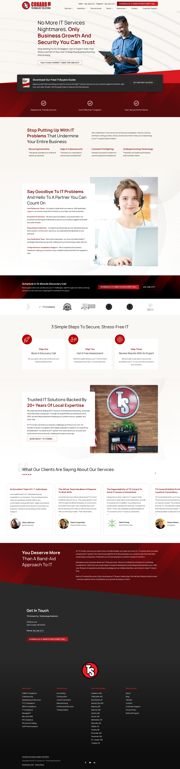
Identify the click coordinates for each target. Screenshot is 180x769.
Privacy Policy (39, 765)
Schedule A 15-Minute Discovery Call (137, 4)
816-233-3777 (110, 4)
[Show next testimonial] (155, 473)
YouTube (90, 762)
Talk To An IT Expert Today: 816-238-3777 (59, 63)
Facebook (85, 762)
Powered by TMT (28, 765)
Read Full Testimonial (23, 514)
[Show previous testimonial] (148, 473)
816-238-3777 (89, 4)
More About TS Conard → (42, 439)
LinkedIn (94, 762)
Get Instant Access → (144, 82)
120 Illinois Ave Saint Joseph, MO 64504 (35, 757)
